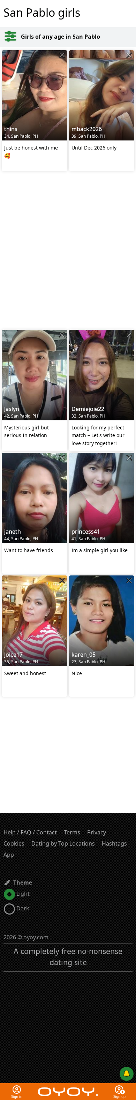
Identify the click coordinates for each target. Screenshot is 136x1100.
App (8, 854)
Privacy (96, 832)
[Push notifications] (127, 1074)
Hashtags (114, 843)
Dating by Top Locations (63, 843)
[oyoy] (68, 1087)
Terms (72, 832)
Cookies (13, 843)
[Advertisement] (68, 251)
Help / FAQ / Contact (30, 832)
